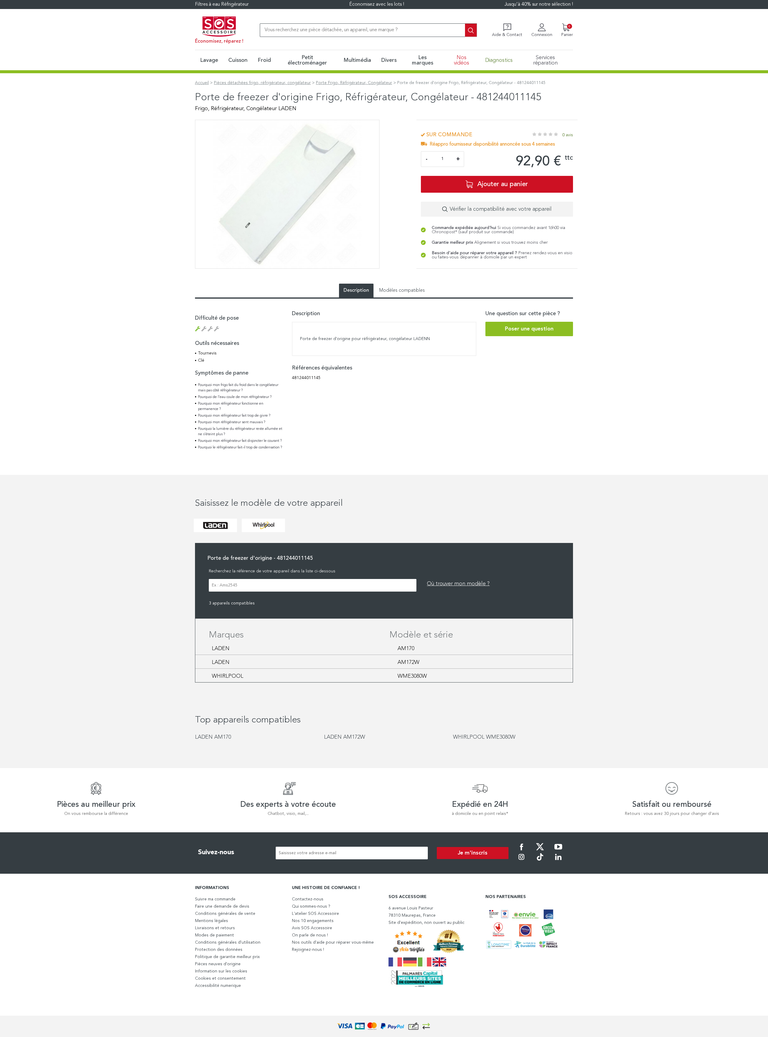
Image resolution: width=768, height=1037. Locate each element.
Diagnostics (499, 60)
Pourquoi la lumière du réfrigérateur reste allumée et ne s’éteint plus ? (240, 431)
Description (356, 290)
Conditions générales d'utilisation (227, 942)
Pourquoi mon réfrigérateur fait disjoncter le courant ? (240, 441)
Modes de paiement (214, 935)
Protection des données (218, 950)
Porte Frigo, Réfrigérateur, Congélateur (354, 83)
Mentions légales (211, 921)
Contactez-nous (307, 899)
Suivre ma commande (215, 899)
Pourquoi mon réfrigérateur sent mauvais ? (231, 422)
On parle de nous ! (310, 935)
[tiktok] (540, 861)
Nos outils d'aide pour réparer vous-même (333, 942)
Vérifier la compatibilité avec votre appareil (501, 209)
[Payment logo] (384, 1026)
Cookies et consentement (220, 978)
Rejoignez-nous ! (308, 950)
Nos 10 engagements (313, 921)
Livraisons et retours (215, 928)
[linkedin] (558, 861)
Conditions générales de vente (225, 914)
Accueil (202, 83)
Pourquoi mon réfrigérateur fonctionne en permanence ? (230, 406)
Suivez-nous (216, 852)
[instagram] (521, 861)
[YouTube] (558, 851)
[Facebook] (521, 851)
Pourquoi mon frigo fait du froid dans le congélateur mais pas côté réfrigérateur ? (238, 387)
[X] (540, 851)
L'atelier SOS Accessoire (315, 914)
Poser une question (529, 329)
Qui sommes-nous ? (311, 906)
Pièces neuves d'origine (218, 964)
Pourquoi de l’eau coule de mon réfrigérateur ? (235, 397)
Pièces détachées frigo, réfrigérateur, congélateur (262, 83)
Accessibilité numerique (218, 986)
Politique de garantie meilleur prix (227, 957)
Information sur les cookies (221, 971)
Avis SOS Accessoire (312, 928)
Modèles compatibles (402, 290)
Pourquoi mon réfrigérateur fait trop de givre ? (234, 416)
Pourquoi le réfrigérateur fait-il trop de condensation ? (240, 447)
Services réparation (545, 60)
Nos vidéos (461, 60)
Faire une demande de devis (222, 906)
